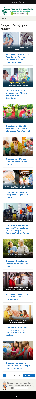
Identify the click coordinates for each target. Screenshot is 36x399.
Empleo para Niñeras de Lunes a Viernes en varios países (17, 161)
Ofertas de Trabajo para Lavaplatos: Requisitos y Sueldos (17, 194)
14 (19, 375)
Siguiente (28, 375)
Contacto (6, 396)
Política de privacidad (16, 396)
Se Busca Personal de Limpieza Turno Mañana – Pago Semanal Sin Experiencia (17, 94)
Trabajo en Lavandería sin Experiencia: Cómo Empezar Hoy (17, 296)
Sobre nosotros (28, 396)
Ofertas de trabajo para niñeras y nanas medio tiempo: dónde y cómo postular (16, 331)
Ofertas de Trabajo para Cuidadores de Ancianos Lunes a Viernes (17, 263)
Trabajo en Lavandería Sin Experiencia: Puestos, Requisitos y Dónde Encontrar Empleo (17, 58)
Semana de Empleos (23, 394)
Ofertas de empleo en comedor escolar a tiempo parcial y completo (18, 365)
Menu (4, 18)
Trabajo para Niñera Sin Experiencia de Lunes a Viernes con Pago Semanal (18, 128)
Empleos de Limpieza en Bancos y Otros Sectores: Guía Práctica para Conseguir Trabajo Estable (17, 229)
